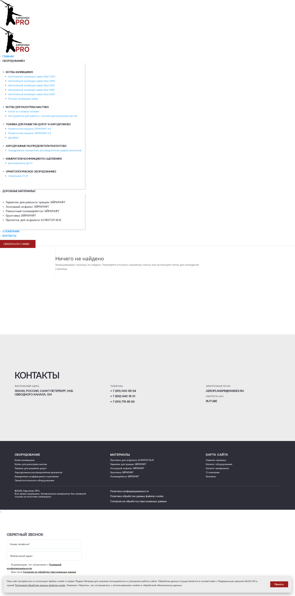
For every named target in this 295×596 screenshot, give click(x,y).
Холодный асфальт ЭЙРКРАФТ (27, 207)
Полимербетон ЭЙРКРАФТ (124, 476)
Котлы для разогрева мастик (27, 107)
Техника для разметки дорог (31, 468)
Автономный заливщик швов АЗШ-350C (31, 85)
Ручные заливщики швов (23, 98)
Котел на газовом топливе (23, 111)
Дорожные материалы (18, 191)
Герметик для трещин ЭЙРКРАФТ (128, 464)
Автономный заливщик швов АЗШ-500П (31, 94)
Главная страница (216, 460)
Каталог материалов (217, 468)
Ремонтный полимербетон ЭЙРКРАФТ (33, 211)
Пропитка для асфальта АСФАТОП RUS (33, 220)
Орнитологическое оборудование (31, 171)
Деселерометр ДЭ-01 (20, 163)
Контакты (9, 235)
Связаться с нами (17, 244)
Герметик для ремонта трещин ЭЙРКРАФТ (36, 202)
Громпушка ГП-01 (18, 176)
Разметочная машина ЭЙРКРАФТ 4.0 (29, 128)
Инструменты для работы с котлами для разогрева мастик (42, 115)
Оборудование (13, 60)
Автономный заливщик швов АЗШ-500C (31, 89)
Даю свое (43, 572)
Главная (8, 56)
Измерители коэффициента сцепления (34, 158)
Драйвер (13, 137)
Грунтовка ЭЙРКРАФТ (21, 215)
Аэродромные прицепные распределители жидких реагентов (44, 150)
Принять (279, 584)
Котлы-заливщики (19, 72)
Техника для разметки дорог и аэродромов (38, 124)
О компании (10, 231)
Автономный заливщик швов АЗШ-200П (31, 81)
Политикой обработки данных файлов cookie (40, 585)
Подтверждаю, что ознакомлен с (34, 566)
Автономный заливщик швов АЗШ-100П (31, 76)
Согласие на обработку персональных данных (49, 572)
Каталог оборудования (219, 464)
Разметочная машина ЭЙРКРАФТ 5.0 (29, 133)
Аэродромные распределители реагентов (36, 146)
